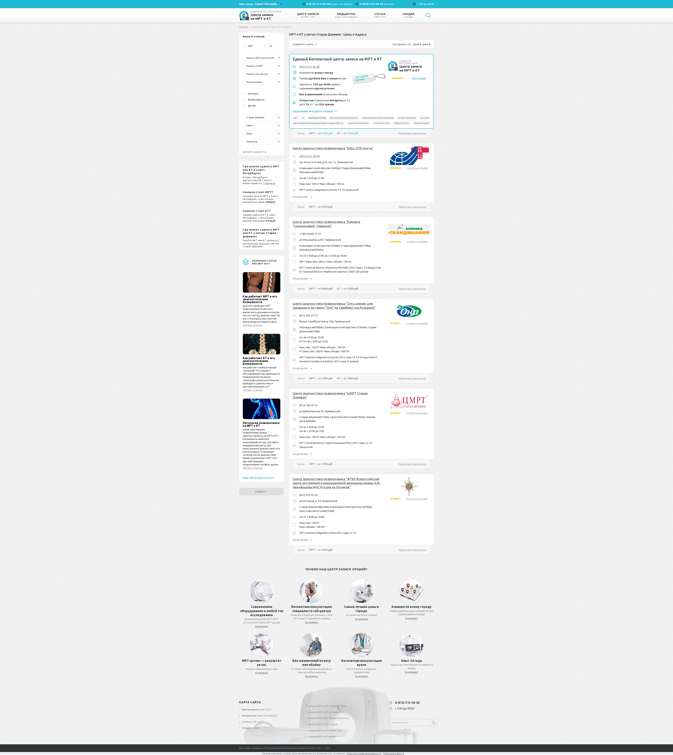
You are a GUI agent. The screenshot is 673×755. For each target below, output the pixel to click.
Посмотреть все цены (412, 133)
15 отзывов (419, 78)
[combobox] (268, 4)
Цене (416, 44)
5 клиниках (269, 183)
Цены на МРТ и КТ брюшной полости (328, 718)
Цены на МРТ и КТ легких (322, 736)
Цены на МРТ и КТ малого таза (325, 730)
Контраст (253, 93)
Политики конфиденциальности (364, 753)
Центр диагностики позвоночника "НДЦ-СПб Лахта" (333, 148)
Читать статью (252, 325)
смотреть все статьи (258, 478)
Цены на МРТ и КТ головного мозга (327, 706)
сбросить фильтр (253, 152)
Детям (252, 105)
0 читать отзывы (417, 498)
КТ (271, 46)
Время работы (256, 99)
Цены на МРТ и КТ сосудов (323, 724)
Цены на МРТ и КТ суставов (323, 712)
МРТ (250, 46)
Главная (243, 27)
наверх (260, 491)
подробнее (301, 197)
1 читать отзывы (417, 167)
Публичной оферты (393, 753)
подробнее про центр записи (313, 111)
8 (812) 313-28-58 (309, 66)
